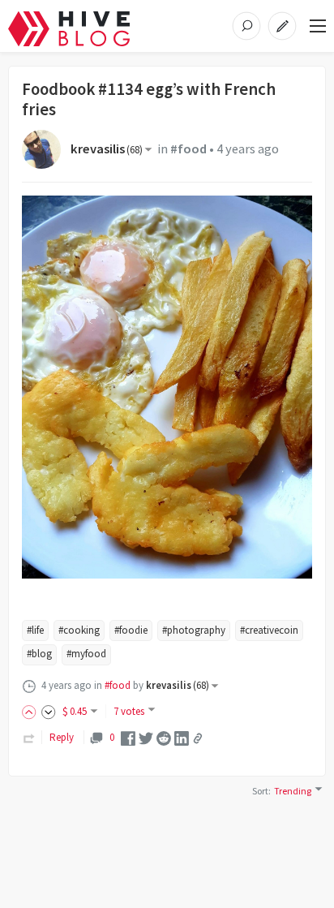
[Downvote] (48, 711)
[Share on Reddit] (163, 737)
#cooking (79, 630)
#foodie (131, 630)
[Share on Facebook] (128, 737)
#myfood (86, 654)
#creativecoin (269, 630)
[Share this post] (198, 738)
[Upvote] (31, 711)
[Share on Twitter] (146, 737)
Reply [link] (61, 737)
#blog (39, 654)
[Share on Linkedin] (181, 737)
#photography (193, 630)
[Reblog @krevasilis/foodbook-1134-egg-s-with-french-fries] (29, 737)
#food (188, 148)
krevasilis (107, 148)
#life (35, 630)
